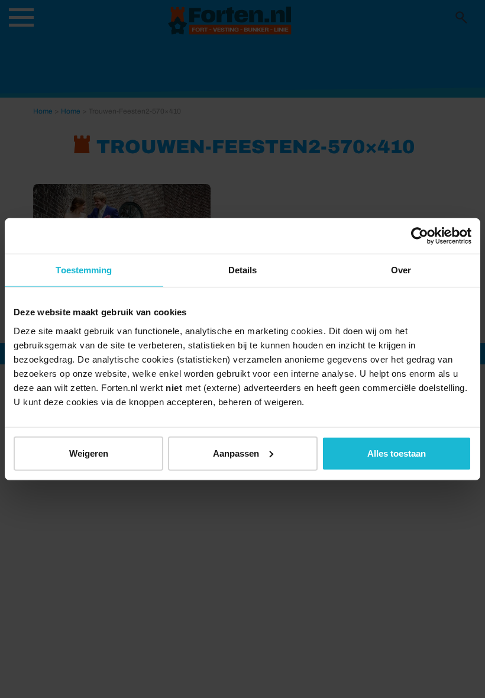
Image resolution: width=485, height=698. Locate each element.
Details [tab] (242, 270)
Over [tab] (401, 270)
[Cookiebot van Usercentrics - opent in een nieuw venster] (419, 236)
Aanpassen (236, 453)
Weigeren (88, 453)
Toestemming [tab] (84, 270)
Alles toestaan (396, 453)
